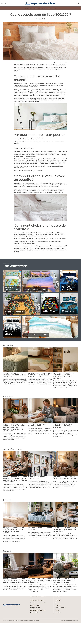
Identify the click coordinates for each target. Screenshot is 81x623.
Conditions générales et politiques (69, 620)
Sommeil (58, 605)
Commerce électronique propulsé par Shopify (28, 620)
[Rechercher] (5, 3)
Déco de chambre (61, 608)
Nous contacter (34, 613)
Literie (57, 603)
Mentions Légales (35, 605)
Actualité (58, 600)
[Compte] (75, 3)
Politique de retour (35, 608)
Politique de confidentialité (37, 610)
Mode (57, 610)
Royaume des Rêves (12, 620)
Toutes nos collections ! (37, 600)
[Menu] (2, 3)
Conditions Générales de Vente (39, 603)
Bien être (58, 613)
